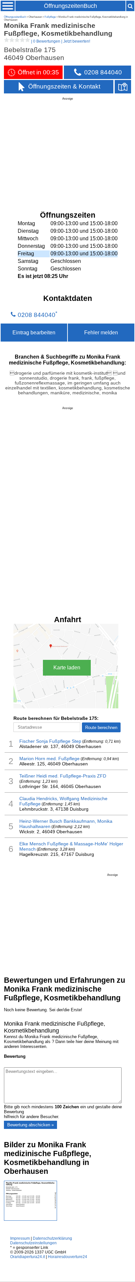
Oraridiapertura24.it (27, 1256)
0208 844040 (36, 315)
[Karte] (123, 86)
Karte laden (66, 667)
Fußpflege (50, 16)
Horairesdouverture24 (67, 1256)
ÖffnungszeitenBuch (70, 6)
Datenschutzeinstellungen (33, 1243)
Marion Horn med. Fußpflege (49, 758)
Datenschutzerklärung (52, 1238)
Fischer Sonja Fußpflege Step (50, 741)
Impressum (20, 1238)
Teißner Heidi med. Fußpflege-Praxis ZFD (62, 776)
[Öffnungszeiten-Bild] (30, 1219)
